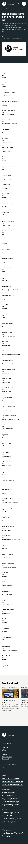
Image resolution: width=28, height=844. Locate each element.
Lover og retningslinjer (10, 802)
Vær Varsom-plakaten (10, 778)
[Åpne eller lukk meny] (24, 4)
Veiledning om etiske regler (12, 781)
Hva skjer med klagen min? (12, 819)
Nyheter (7, 8)
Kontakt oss (4, 754)
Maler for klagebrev (9, 795)
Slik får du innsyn (8, 792)
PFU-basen (6, 830)
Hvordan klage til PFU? (11, 813)
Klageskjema (7, 816)
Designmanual (5, 758)
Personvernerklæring (7, 756)
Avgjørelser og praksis (10, 805)
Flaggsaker (6, 836)
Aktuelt (3, 8)
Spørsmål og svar (9, 822)
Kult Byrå (8, 767)
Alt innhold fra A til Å (6, 761)
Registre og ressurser (10, 798)
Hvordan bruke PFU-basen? (12, 833)
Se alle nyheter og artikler (10, 717)
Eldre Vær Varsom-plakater (12, 784)
